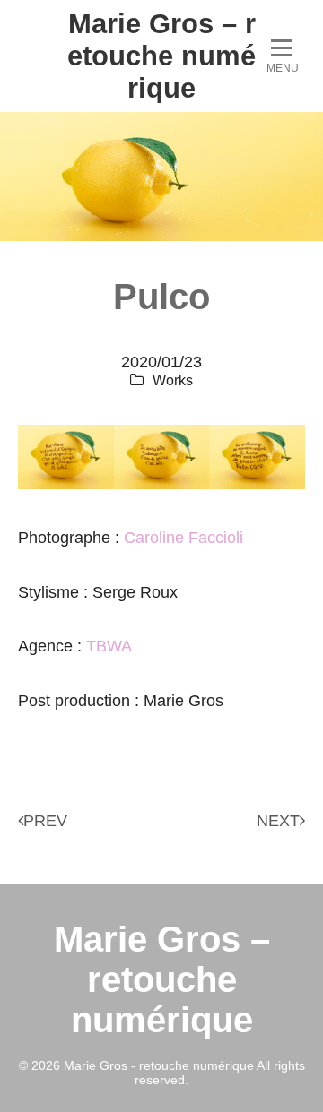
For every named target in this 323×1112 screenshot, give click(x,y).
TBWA (109, 646)
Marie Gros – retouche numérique (161, 56)
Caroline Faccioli (183, 538)
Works (173, 380)
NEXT (278, 821)
